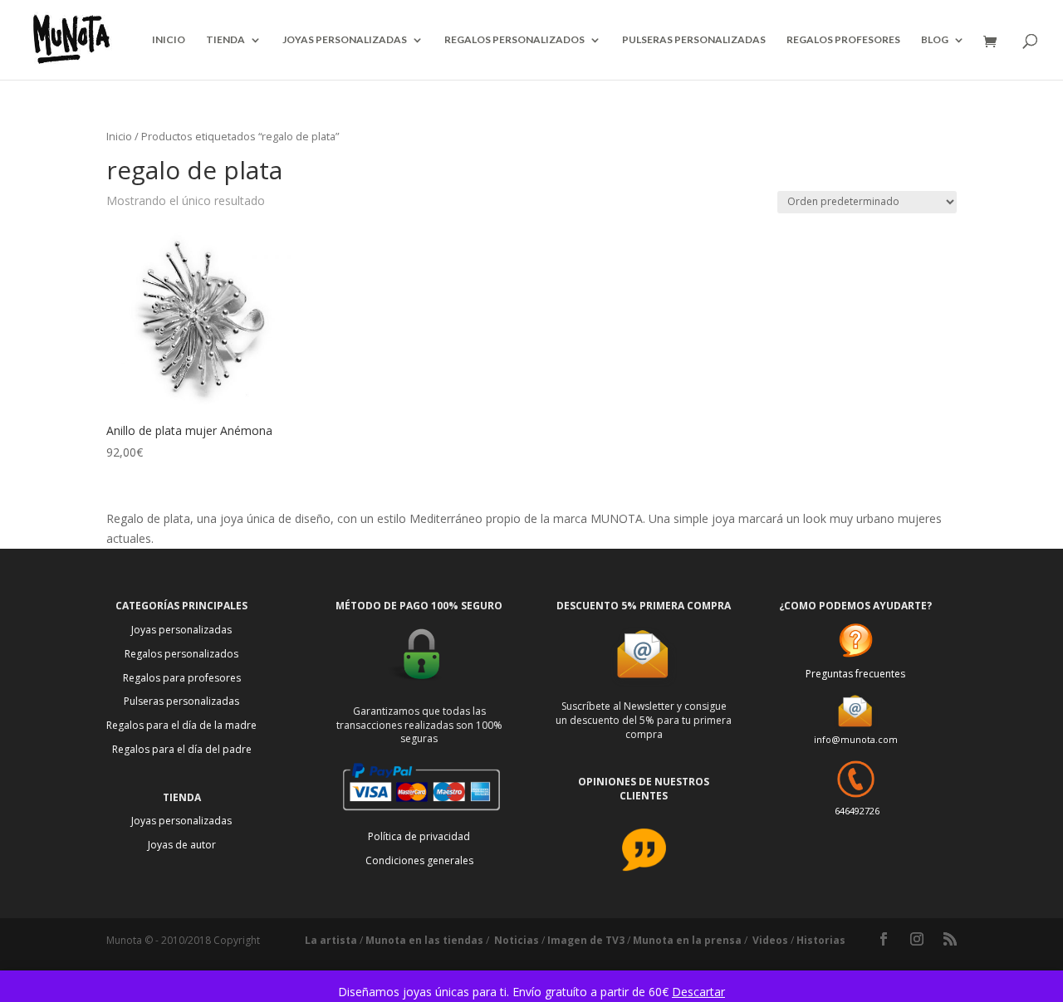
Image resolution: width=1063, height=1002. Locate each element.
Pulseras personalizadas (181, 701)
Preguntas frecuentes (855, 674)
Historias (820, 940)
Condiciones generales (419, 860)
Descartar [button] (698, 992)
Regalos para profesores (182, 678)
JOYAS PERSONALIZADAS (344, 40)
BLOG (934, 40)
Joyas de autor (182, 845)
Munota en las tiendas (424, 940)
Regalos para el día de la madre (181, 725)
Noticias (516, 940)
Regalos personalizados (181, 654)
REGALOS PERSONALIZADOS (514, 40)
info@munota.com (856, 739)
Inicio (119, 136)
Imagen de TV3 (586, 940)
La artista (331, 940)
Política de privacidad (419, 836)
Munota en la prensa (687, 940)
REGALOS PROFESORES (843, 40)
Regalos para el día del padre (182, 749)
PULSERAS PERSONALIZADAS (694, 40)
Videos (770, 940)
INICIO (168, 40)
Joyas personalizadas (181, 630)
